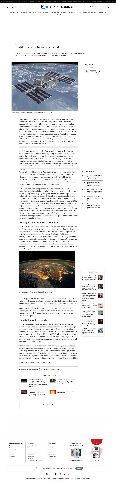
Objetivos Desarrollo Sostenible (26, 44)
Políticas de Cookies (75, 478)
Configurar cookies (86, 478)
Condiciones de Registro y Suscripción (60, 478)
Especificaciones (52, 456)
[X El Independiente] (47, 474)
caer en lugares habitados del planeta (53, 324)
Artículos (58, 14)
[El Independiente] (58, 7)
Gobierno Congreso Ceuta (74, 1)
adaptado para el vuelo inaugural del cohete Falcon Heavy (48, 134)
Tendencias (64, 12)
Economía (24, 12)
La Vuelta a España (63, 1)
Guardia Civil (31, 456)
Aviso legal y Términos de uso (44, 478)
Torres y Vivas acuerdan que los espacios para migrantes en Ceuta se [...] (94, 176)
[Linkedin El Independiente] (64, 474)
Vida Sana (79, 12)
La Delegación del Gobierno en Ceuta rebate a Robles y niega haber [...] (94, 191)
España (18, 12)
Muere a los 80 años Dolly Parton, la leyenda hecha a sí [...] (95, 198)
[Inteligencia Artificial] (76, 457)
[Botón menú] (8, 7)
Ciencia (40, 12)
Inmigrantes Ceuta (100, 1)
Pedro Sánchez (31, 454)
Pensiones (56, 1)
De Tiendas (102, 12)
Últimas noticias (11, 1)
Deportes (57, 12)
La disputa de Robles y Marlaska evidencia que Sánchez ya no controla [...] (94, 184)
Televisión (72, 12)
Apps (49, 452)
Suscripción (50, 448)
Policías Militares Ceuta (85, 1)
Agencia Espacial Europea (27, 362)
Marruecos (93, 1)
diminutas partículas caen (44, 327)
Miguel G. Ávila (90, 65)
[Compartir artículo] (86, 71)
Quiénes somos (51, 454)
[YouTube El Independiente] (55, 474)
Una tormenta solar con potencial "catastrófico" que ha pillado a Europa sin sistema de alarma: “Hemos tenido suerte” (38, 393)
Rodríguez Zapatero (32, 452)
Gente (51, 12)
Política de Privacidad (31, 478)
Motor (85, 12)
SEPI (29, 448)
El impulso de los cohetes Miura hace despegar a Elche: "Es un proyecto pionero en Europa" (66, 381)
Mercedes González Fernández (35, 460)
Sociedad (46, 12)
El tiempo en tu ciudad (19, 6)
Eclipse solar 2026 (32, 445)
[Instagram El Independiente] (60, 474)
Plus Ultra (30, 450)
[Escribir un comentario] (99, 71)
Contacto (50, 445)
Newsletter (50, 450)
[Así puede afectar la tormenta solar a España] (53, 393)
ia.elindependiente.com (76, 460)
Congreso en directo (20, 1)
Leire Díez (30, 458)
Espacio (50, 362)
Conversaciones (93, 12)
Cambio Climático (41, 362)
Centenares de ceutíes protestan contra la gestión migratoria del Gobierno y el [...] (94, 206)
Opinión (12, 12)
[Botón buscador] (108, 7)
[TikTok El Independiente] (69, 474)
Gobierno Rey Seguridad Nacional (45, 1)
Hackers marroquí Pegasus (31, 1)
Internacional (32, 12)
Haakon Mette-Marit (109, 1)
